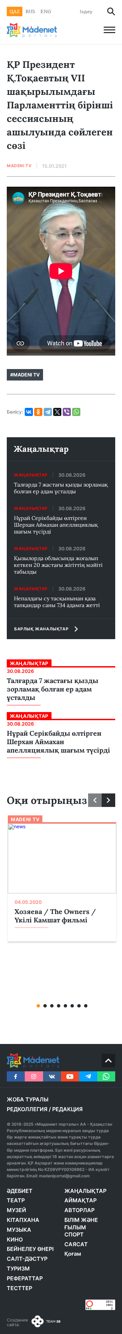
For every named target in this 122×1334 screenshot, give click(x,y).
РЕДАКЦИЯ (67, 1109)
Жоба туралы (27, 1099)
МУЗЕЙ (16, 1210)
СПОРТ (74, 1234)
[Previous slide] (95, 800)
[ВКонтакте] (29, 412)
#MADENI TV (25, 374)
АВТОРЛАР (79, 1210)
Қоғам (72, 1253)
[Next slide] (108, 800)
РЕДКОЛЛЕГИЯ (27, 1109)
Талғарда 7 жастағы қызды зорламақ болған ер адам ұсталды (61, 488)
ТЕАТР (16, 1200)
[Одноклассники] (38, 412)
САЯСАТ (76, 1244)
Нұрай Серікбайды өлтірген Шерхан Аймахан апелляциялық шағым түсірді (56, 525)
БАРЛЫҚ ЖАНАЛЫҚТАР (41, 628)
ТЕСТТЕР (19, 1288)
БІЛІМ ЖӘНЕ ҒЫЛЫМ (81, 1224)
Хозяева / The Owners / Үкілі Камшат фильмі (55, 915)
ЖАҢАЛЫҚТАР (85, 1190)
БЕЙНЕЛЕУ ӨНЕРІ (30, 1249)
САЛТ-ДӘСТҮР (27, 1258)
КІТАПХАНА (23, 1220)
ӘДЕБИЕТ (20, 1190)
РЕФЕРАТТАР (25, 1278)
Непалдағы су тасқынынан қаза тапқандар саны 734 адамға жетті (57, 601)
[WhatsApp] (76, 412)
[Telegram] (48, 412)
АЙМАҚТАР (80, 1200)
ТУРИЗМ (18, 1268)
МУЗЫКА (19, 1229)
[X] (57, 412)
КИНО (15, 1239)
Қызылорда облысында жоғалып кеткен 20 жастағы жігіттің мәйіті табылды (58, 565)
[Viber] (67, 412)
